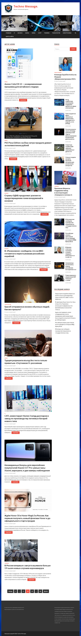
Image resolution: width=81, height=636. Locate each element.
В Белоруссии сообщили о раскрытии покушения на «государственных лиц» (71, 223)
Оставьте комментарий (10, 89)
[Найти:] (65, 49)
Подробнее (23, 100)
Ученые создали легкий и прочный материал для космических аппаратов (70, 161)
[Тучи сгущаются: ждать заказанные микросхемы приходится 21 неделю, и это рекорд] (59, 119)
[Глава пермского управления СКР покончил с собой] (59, 281)
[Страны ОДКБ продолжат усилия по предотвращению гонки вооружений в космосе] (28, 179)
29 (32, 591)
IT (14, 33)
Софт (39, 33)
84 (40, 591)
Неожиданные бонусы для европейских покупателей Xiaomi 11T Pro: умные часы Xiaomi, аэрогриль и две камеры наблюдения (27, 468)
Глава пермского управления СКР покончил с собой (70, 278)
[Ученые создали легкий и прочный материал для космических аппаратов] (59, 163)
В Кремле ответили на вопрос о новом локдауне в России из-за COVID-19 (70, 252)
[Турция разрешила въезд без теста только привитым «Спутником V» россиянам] (28, 344)
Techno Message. (26, 6)
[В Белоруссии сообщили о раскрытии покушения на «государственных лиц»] (59, 225)
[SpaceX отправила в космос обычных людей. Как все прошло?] (28, 290)
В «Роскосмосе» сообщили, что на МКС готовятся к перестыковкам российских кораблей (24, 254)
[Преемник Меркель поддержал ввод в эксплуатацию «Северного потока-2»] (65, 185)
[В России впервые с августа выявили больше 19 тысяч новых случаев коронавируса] (28, 551)
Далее (46, 591)
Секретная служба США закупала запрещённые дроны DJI (69, 148)
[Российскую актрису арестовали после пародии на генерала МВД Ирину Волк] (59, 239)
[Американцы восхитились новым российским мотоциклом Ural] (59, 268)
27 (23, 591)
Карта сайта (10, 36)
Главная (8, 33)
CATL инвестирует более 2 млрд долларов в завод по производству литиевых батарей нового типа (27, 418)
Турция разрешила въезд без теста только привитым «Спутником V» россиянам (26, 361)
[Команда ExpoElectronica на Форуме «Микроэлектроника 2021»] (65, 71)
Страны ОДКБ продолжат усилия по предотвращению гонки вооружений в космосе (24, 198)
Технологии (56, 33)
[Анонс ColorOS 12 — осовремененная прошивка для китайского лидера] (28, 64)
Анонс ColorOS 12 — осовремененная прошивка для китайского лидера (23, 85)
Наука (27, 33)
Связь (33, 33)
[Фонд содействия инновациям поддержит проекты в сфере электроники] (59, 105)
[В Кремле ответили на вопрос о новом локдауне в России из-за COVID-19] (59, 253)
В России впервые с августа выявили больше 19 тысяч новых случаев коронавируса (28, 566)
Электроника (67, 33)
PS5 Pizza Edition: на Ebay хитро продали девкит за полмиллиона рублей (28, 144)
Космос (20, 33)
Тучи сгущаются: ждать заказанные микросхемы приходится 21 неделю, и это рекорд (70, 118)
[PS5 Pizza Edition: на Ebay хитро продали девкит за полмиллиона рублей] (28, 123)
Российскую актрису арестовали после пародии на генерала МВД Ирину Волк (70, 237)
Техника (46, 33)
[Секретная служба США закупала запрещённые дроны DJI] (59, 150)
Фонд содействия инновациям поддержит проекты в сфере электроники (70, 104)
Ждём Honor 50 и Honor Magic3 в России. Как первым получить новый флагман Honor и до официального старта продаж (27, 518)
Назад (10, 591)
